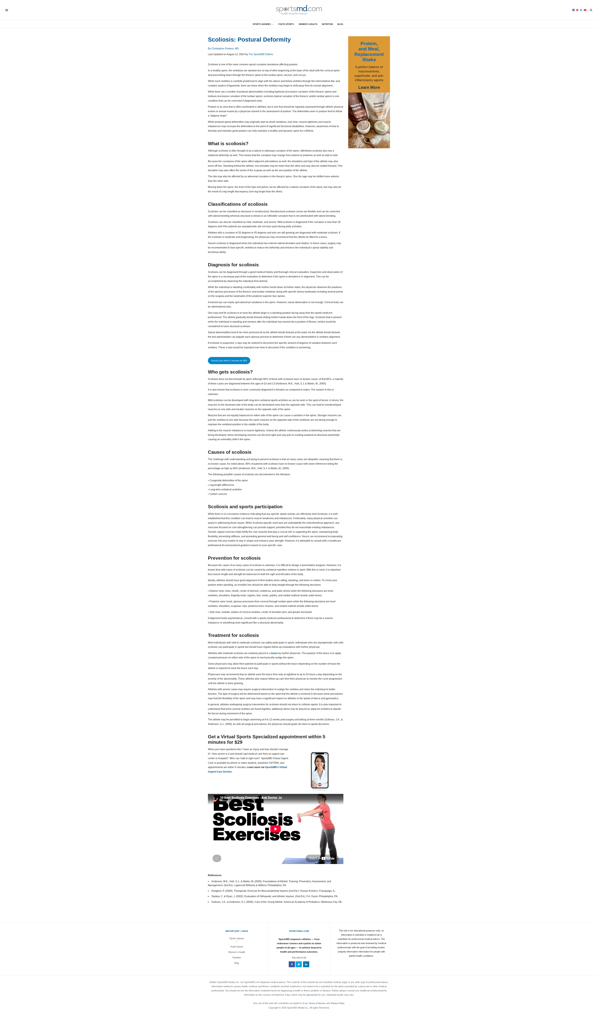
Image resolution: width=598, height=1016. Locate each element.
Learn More (369, 87)
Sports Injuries (262, 24)
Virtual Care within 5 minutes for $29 (229, 360)
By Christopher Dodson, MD (223, 48)
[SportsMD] (299, 10)
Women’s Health (308, 24)
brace (274, 653)
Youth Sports (286, 24)
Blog (340, 24)
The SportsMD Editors (261, 54)
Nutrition (327, 24)
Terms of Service (317, 1003)
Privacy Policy (337, 1003)
